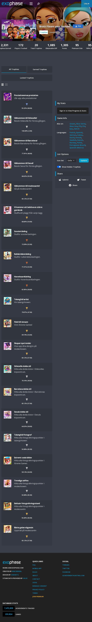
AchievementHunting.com (73, 575)
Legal (34, 582)
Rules (34, 572)
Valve (25, 578)
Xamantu (15, 575)
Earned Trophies (40, 69)
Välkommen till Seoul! (23, 163)
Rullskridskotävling (22, 254)
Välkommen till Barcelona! (25, 140)
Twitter (65, 568)
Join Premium (38, 596)
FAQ (33, 565)
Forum (64, 32)
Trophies (43, 32)
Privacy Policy (38, 589)
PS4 (83, 126)
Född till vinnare (21, 322)
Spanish (79, 132)
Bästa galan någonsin (23, 527)
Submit (65, 180)
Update (84, 160)
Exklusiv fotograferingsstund (27, 503)
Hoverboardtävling (22, 276)
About (35, 575)
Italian (80, 135)
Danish (80, 140)
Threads (65, 565)
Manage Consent (39, 586)
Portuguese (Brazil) (78, 145)
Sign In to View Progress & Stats (73, 111)
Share (74, 185)
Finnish (78, 137)
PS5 (80, 126)
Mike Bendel (17, 571)
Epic (71, 129)
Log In (86, 4)
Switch (76, 129)
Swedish (73, 140)
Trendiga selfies (21, 480)
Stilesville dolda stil (22, 366)
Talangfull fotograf (23, 434)
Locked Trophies (27, 78)
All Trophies (14, 69)
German (73, 135)
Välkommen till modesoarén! (27, 186)
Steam (72, 124)
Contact (36, 579)
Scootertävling (20, 231)
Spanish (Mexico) (77, 147)
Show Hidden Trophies (71, 167)
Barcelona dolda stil (22, 389)
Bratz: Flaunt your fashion (54, 26)
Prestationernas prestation (26, 95)
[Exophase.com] (14, 3)
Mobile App (36, 568)
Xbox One (74, 126)
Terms (35, 593)
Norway (73, 142)
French (72, 132)
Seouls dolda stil (21, 412)
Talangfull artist (21, 299)
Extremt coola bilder (23, 457)
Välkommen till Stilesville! (25, 118)
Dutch (72, 137)
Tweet (83, 180)
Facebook (66, 572)
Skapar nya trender (22, 343)
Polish (79, 142)
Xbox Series (81, 124)
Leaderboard (55, 32)
